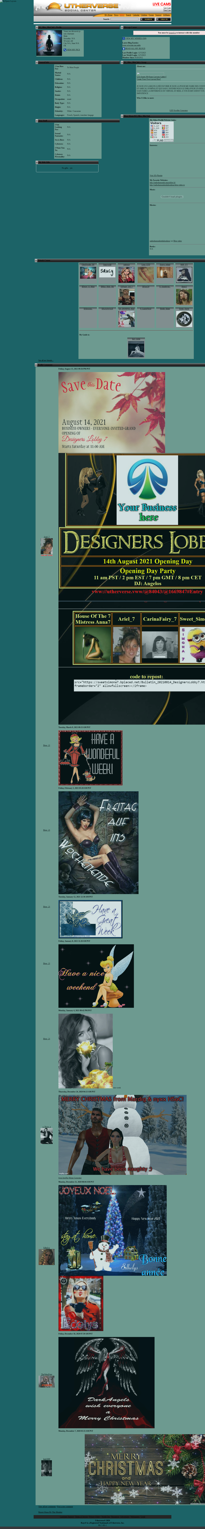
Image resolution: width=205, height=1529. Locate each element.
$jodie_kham (165, 309)
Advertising (124, 1517)
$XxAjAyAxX (107, 309)
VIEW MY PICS (73, 50)
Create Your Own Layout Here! (149, 79)
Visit (156, 175)
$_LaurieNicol (145, 309)
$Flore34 (145, 287)
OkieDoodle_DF (88, 264)
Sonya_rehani (165, 264)
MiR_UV (184, 264)
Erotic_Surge (184, 309)
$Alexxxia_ (88, 309)
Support (158, 15)
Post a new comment (65, 1506)
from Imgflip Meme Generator (70, 1178)
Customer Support (67, 1517)
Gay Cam (167, 8)
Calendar (136, 15)
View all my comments (47, 1506)
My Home (108, 15)
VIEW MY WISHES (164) (135, 38)
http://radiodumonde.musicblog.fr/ (163, 182)
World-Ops (106, 1517)
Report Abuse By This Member (50, 1512)
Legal (143, 1517)
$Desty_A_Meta (88, 287)
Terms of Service (81, 1517)
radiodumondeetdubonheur (160, 241)
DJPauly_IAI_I (126, 287)
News (116, 15)
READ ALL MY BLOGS (135, 48)
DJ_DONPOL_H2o (126, 309)
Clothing (144, 15)
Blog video (177, 241)
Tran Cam (167, 10)
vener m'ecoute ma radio (131, 45)
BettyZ (184, 287)
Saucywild (107, 264)
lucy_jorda (136, 339)
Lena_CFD (146, 264)
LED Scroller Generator (179, 110)
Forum (151, 15)
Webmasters (135, 1517)
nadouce (126, 264)
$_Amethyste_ (165, 287)
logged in (172, 33)
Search (128, 15)
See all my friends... (45, 360)
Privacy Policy (94, 1517)
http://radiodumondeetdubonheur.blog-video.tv (167, 185)
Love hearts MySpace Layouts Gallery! (152, 77)
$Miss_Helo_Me (107, 287)
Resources (115, 1517)
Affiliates (166, 15)
